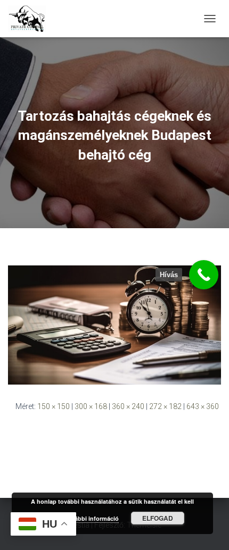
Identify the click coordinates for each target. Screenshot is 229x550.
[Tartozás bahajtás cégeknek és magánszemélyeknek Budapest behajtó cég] (114, 324)
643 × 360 (202, 406)
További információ (91, 518)
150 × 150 (53, 406)
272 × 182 (165, 406)
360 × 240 (128, 406)
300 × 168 (91, 406)
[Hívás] (203, 274)
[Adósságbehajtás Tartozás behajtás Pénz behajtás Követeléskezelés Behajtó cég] (31, 18)
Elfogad (157, 518)
